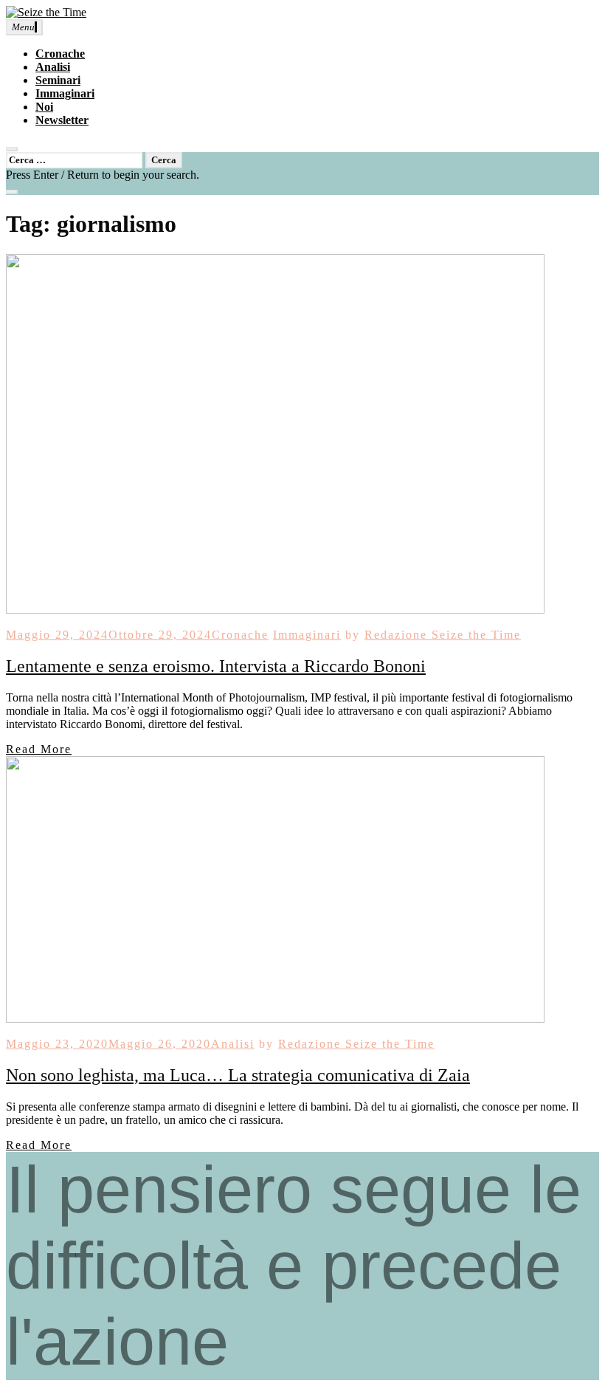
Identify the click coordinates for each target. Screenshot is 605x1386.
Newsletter (62, 120)
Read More (39, 749)
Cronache (60, 53)
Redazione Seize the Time (442, 634)
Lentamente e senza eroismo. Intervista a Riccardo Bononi (216, 666)
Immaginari (64, 93)
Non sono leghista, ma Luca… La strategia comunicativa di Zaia (238, 1075)
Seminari (57, 80)
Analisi (52, 67)
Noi (44, 106)
